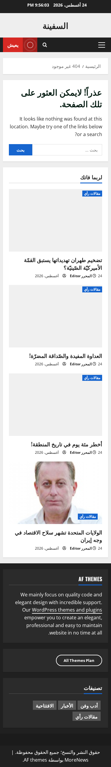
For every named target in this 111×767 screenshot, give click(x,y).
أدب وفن (89, 705)
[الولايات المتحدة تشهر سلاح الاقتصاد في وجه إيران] (55, 493)
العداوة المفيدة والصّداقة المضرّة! (65, 355)
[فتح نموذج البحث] (45, 45)
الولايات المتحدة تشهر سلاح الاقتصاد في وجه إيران (58, 535)
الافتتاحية (45, 705)
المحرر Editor (81, 275)
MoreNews (77, 760)
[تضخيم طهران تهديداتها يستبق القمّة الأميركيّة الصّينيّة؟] (55, 220)
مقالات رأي (92, 193)
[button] (101, 45)
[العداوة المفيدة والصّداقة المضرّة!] (55, 316)
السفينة (55, 25)
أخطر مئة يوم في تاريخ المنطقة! (66, 444)
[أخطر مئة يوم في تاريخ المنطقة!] (55, 404)
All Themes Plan (79, 660)
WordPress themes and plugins (67, 610)
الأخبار (67, 705)
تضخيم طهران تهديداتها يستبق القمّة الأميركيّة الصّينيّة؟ (63, 263)
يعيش (12, 44)
